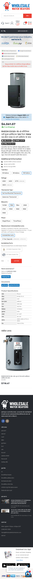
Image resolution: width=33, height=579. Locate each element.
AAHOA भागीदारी (5, 456)
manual (5, 285)
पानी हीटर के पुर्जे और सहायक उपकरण (9, 487)
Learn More (19, 560)
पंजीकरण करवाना (18, 21)
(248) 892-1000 (11, 271)
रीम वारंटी (3, 452)
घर (3, 62)
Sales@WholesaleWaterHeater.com (11, 532)
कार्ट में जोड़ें (16, 261)
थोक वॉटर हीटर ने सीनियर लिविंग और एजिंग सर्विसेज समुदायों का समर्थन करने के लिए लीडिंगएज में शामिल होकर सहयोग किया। (21, 511)
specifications (15, 285)
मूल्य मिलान (3, 443)
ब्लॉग (2, 449)
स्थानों (2, 437)
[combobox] (16, 16)
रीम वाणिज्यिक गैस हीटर (6, 475)
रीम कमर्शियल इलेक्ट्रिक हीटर (7, 478)
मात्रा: (2, 261)
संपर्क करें (3, 434)
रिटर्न (2, 446)
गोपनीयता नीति (4, 462)
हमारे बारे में (3, 431)
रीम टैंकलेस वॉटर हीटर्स (6, 481)
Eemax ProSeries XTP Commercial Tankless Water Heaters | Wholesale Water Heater (21, 502)
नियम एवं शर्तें (4, 459)
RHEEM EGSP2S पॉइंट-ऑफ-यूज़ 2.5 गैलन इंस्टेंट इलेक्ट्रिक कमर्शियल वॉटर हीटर (15, 377)
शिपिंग (2, 440)
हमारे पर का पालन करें (22, 31)
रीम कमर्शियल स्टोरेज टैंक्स (7, 484)
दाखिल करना (18, 24)
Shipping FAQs (6, 276)
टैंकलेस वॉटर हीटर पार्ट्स (6, 490)
